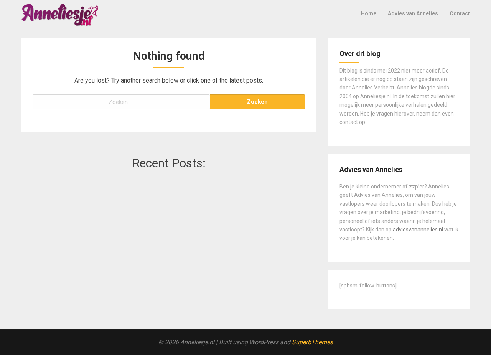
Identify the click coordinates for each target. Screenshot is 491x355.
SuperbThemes (312, 342)
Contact (460, 13)
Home (368, 13)
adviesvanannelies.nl (418, 229)
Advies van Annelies (413, 13)
